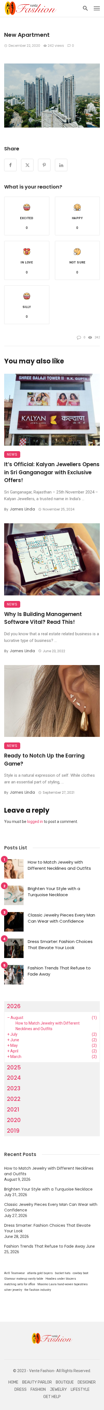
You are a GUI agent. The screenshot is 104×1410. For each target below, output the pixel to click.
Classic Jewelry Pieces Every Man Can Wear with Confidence (61, 918)
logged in (35, 821)
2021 (13, 1109)
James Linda (22, 509)
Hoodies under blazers (60, 1279)
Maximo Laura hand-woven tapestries (62, 1284)
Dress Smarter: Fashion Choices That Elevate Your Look (60, 945)
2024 (14, 1078)
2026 (14, 1006)
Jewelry (58, 1389)
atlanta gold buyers (40, 1273)
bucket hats (62, 1273)
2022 (14, 1099)
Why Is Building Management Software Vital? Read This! (43, 618)
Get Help (52, 1396)
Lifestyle (80, 1389)
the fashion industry (37, 1290)
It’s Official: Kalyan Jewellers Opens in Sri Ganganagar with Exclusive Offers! (52, 472)
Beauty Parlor (37, 1382)
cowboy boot (80, 1273)
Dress (20, 1389)
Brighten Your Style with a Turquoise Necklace (54, 892)
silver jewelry (13, 1290)
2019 (13, 1131)
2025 (14, 1067)
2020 (14, 1120)
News (12, 454)
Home (13, 1382)
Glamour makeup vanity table (23, 1279)
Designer (87, 1382)
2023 (14, 1088)
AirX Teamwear (14, 1273)
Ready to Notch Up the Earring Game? (44, 760)
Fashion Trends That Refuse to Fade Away (59, 971)
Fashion (38, 1389)
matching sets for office (19, 1284)
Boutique (65, 1382)
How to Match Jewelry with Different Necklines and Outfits (59, 865)
